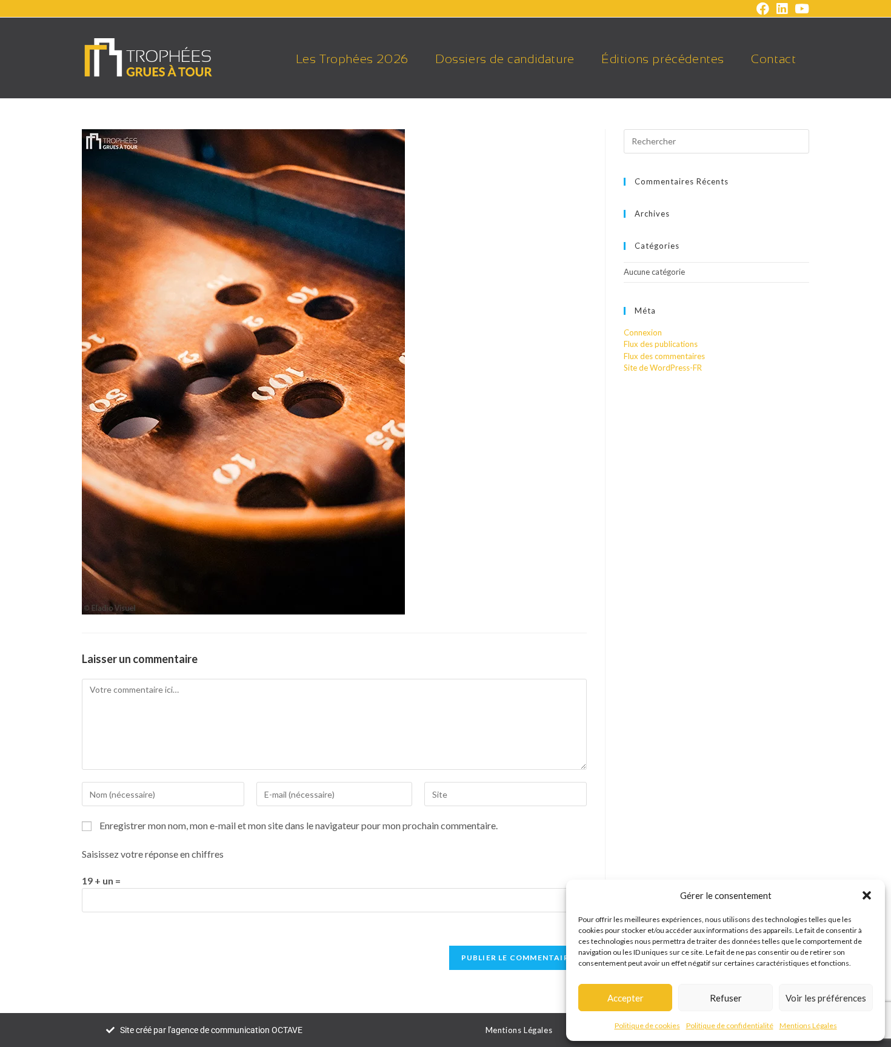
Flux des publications (661, 344)
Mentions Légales (808, 1025)
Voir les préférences (826, 997)
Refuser (726, 997)
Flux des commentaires (664, 356)
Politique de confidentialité (729, 1025)
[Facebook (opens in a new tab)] (763, 8)
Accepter (625, 997)
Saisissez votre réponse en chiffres (153, 854)
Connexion (643, 332)
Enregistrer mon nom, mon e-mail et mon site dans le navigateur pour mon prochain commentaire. (298, 825)
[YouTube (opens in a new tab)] (800, 8)
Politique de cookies (647, 1025)
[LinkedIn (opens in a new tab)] (782, 8)
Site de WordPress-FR (663, 367)
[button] (867, 895)
